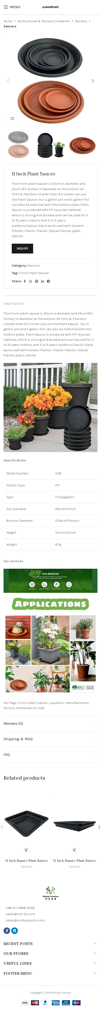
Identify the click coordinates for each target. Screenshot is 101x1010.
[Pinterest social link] (37, 281)
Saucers (10, 26)
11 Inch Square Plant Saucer (26, 860)
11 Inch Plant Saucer (34, 273)
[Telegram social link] (48, 281)
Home (8, 21)
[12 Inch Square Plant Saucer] (74, 821)
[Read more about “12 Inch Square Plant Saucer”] (74, 850)
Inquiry (22, 248)
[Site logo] (50, 7)
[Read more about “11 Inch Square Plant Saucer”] (26, 850)
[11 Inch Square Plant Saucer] (26, 821)
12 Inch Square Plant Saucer (74, 860)
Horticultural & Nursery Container (43, 21)
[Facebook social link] (24, 281)
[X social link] (30, 281)
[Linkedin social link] (42, 281)
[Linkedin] (14, 930)
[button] (8, 80)
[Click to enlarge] (12, 118)
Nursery (81, 21)
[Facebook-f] (7, 930)
